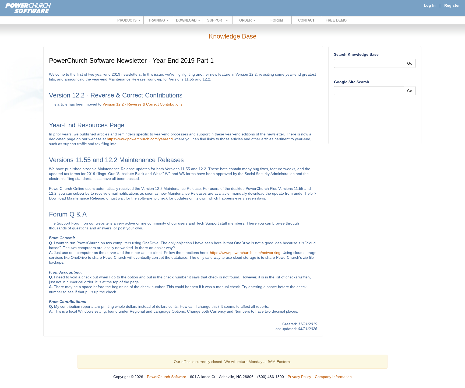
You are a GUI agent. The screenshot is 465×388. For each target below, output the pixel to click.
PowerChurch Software (166, 377)
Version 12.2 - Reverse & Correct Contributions (142, 104)
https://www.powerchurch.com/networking (245, 252)
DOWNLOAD (187, 20)
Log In (430, 5)
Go (409, 63)
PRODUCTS (127, 20)
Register (452, 5)
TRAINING (157, 20)
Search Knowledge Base (356, 54)
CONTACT (306, 20)
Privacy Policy (299, 377)
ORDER (246, 20)
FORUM (276, 20)
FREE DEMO (336, 20)
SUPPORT (216, 20)
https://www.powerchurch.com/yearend (140, 139)
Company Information (333, 377)
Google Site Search (351, 82)
